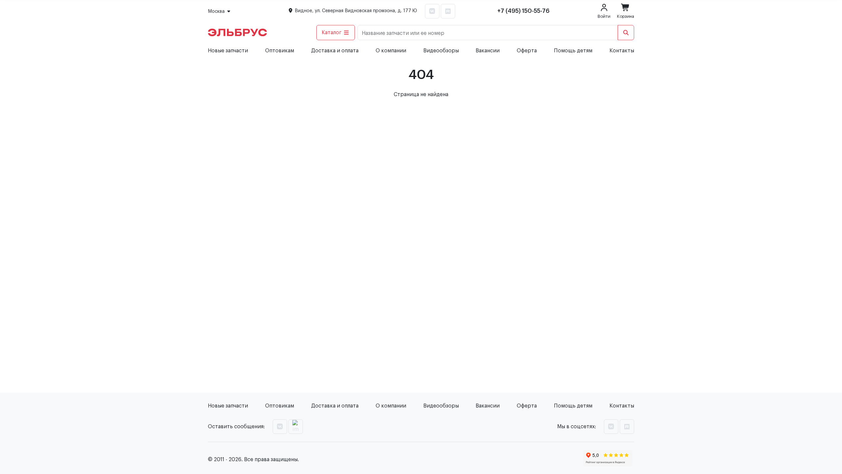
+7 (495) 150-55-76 (523, 11)
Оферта (527, 50)
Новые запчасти (228, 50)
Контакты (621, 50)
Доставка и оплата (335, 50)
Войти (604, 16)
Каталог (332, 32)
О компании (391, 50)
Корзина (625, 16)
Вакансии (488, 50)
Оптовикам (279, 50)
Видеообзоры (441, 50)
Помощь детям (573, 50)
